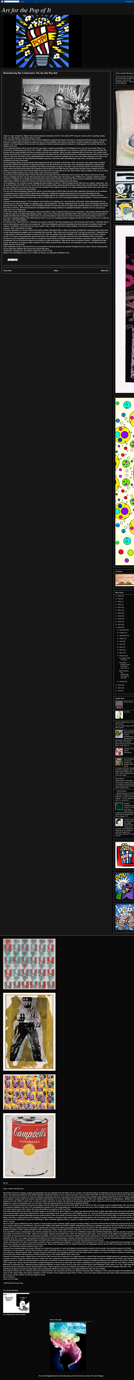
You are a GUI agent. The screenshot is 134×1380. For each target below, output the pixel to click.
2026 (119, 596)
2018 (119, 619)
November (123, 630)
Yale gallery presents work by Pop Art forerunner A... (124, 665)
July (120, 641)
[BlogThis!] (11, 260)
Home (56, 270)
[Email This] (9, 260)
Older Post (105, 270)
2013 (119, 627)
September (123, 635)
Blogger (101, 1376)
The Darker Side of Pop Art (124, 659)
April (121, 650)
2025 (119, 599)
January (122, 681)
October (122, 633)
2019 (119, 616)
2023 (119, 604)
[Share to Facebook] (15, 260)
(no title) (126, 712)
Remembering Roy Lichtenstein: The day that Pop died (124, 674)
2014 (119, 624)
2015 (119, 621)
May (121, 647)
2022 (119, 607)
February (122, 655)
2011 (119, 688)
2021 (119, 610)
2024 (119, 601)
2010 (119, 691)
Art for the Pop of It (26, 9)
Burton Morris (128, 702)
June (121, 644)
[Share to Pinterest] (17, 260)
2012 (119, 685)
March (121, 653)
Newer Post (7, 270)
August (121, 638)
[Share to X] (13, 260)
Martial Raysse (121, 791)
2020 (119, 613)
